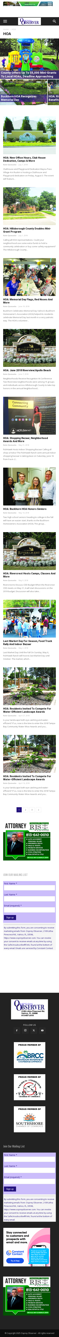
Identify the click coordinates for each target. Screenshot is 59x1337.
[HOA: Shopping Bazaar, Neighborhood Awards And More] (29, 416)
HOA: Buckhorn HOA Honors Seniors (24, 509)
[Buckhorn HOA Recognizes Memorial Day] (23, 92)
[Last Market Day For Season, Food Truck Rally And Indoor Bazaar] (29, 619)
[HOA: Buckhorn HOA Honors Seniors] (29, 486)
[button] (5, 21)
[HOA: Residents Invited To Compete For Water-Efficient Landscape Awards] (29, 686)
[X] (34, 1030)
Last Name (10, 894)
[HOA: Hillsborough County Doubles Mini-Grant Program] (29, 206)
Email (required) (13, 905)
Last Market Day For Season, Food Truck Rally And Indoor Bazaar (27, 643)
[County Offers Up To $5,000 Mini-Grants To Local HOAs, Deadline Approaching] (29, 58)
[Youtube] (42, 1030)
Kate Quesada (9, 164)
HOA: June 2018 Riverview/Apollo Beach (27, 370)
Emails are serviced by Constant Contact (34, 948)
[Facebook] (17, 1030)
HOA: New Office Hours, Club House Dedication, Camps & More (24, 159)
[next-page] (38, 809)
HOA (3, 69)
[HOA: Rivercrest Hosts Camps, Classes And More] (29, 551)
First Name (10, 883)
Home (6, 29)
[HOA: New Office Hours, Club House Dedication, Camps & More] (29, 135)
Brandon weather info (26, 981)
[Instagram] (25, 1030)
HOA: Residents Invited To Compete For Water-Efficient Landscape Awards (27, 710)
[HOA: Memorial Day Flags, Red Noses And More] (29, 277)
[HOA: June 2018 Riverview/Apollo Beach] (29, 348)
